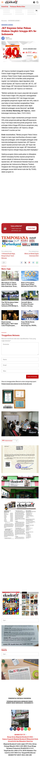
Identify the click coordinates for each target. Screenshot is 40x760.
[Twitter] (14, 729)
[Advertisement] (20, 200)
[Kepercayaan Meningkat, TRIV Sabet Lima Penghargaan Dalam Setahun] (10, 315)
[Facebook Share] (21, 262)
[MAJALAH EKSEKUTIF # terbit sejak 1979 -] (20, 718)
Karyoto (8, 37)
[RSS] (29, 729)
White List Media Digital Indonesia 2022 (31, 254)
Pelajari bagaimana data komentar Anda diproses (16, 384)
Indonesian (8, 441)
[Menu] (2, 2)
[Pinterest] (18, 729)
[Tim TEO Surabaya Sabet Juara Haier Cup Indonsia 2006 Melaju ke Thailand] (10, 295)
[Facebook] (11, 729)
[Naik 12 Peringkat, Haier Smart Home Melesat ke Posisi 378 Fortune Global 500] (30, 276)
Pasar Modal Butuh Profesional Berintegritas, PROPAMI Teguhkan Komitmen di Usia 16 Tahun (29, 323)
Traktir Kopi (31, 228)
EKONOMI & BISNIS (7, 25)
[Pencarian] (37, 2)
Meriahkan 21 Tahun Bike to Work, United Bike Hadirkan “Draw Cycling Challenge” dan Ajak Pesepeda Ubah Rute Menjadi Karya (9, 284)
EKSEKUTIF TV (20, 735)
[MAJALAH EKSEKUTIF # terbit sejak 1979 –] (11, 2)
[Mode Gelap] (34, 2)
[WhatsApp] (25, 729)
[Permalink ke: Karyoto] (3, 38)
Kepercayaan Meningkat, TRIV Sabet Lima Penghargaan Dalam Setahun (9, 323)
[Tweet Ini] (25, 262)
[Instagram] (22, 729)
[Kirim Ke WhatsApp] (37, 262)
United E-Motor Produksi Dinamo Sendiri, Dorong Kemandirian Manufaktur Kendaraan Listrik (29, 304)
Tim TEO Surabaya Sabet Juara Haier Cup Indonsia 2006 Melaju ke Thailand (10, 304)
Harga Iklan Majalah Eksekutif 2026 (20, 737)
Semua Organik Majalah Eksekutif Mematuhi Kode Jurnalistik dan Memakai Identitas (20, 740)
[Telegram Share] (33, 262)
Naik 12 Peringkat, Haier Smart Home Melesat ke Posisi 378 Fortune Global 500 (28, 284)
